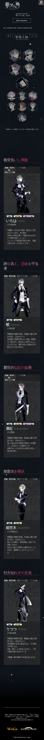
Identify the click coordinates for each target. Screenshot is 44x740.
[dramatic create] (28, 728)
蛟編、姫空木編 (9, 276)
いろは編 (22, 168)
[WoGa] (12, 729)
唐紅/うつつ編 (22, 276)
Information (21, 20)
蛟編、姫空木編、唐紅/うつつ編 (10, 170)
